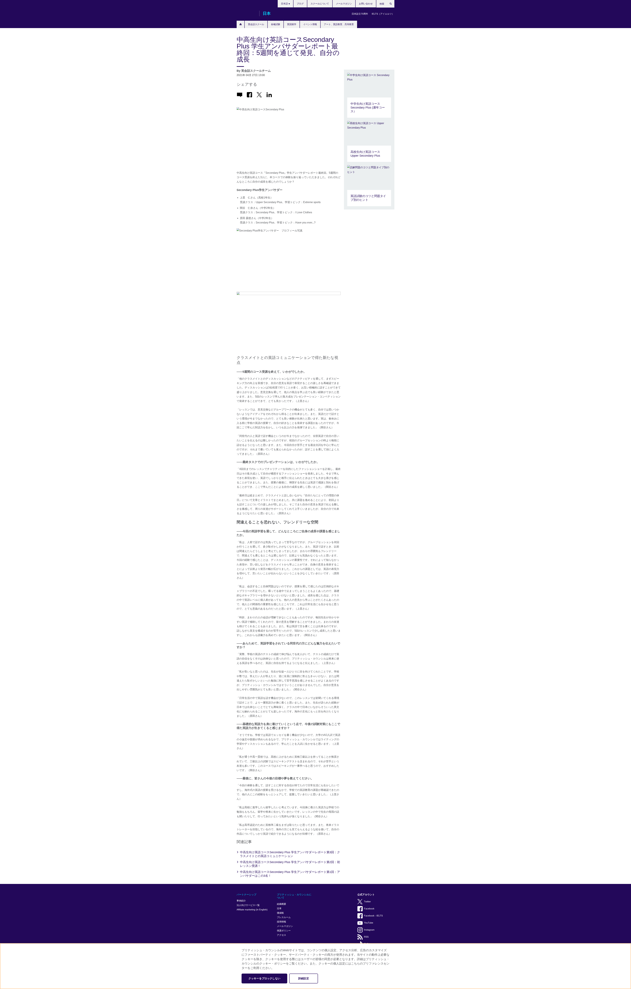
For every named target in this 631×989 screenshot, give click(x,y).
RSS (366, 937)
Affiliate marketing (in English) (252, 909)
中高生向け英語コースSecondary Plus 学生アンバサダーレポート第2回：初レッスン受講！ (290, 864)
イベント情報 (310, 24)
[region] (315, 966)
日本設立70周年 (360, 13)
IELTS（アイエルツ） (383, 13)
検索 (392, 4)
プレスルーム (284, 917)
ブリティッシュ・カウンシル (246, 13)
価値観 (280, 913)
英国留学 (291, 24)
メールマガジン (344, 3)
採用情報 (281, 922)
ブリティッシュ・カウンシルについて (294, 896)
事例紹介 (241, 901)
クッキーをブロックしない (264, 978)
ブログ (300, 3)
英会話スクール (256, 24)
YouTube (368, 923)
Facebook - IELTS (373, 915)
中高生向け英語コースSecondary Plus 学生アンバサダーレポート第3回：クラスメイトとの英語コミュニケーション (290, 854)
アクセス (281, 935)
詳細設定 (303, 978)
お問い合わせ (366, 3)
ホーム (240, 24)
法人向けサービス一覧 (248, 905)
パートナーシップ (246, 894)
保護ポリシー (284, 930)
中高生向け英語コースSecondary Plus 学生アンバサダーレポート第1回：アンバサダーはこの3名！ (290, 873)
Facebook (369, 908)
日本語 (285, 3)
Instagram (369, 930)
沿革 (279, 908)
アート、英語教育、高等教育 (339, 24)
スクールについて (320, 3)
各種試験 (275, 24)
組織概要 (281, 904)
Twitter (367, 901)
